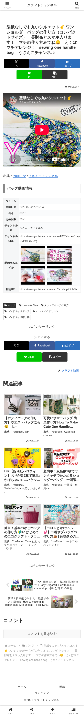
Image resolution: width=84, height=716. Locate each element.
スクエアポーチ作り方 (56, 305)
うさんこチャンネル (43, 176)
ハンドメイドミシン (47, 311)
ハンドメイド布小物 (19, 317)
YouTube (19, 176)
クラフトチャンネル (42, 5)
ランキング (42, 692)
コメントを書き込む (42, 634)
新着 (62, 686)
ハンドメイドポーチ (19, 311)
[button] (54, 74)
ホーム (22, 686)
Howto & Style (30, 305)
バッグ (11, 305)
